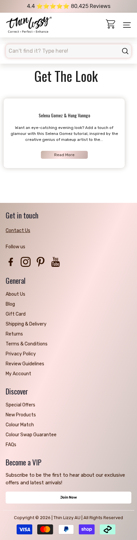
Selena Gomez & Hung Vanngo (64, 115)
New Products (21, 415)
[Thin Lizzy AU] (29, 25)
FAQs (11, 445)
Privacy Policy (21, 354)
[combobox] (68, 51)
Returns (14, 334)
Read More (64, 154)
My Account (18, 374)
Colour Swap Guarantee (31, 435)
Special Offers (20, 405)
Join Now (68, 497)
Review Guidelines (25, 364)
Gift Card (16, 314)
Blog (10, 304)
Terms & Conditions (27, 344)
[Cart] (111, 25)
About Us (15, 294)
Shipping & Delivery (26, 324)
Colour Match (20, 425)
